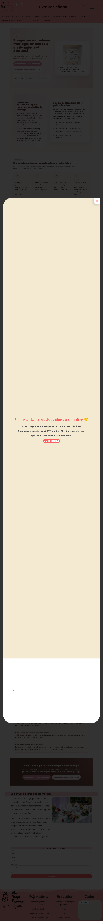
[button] (51, 441)
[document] (51, 460)
